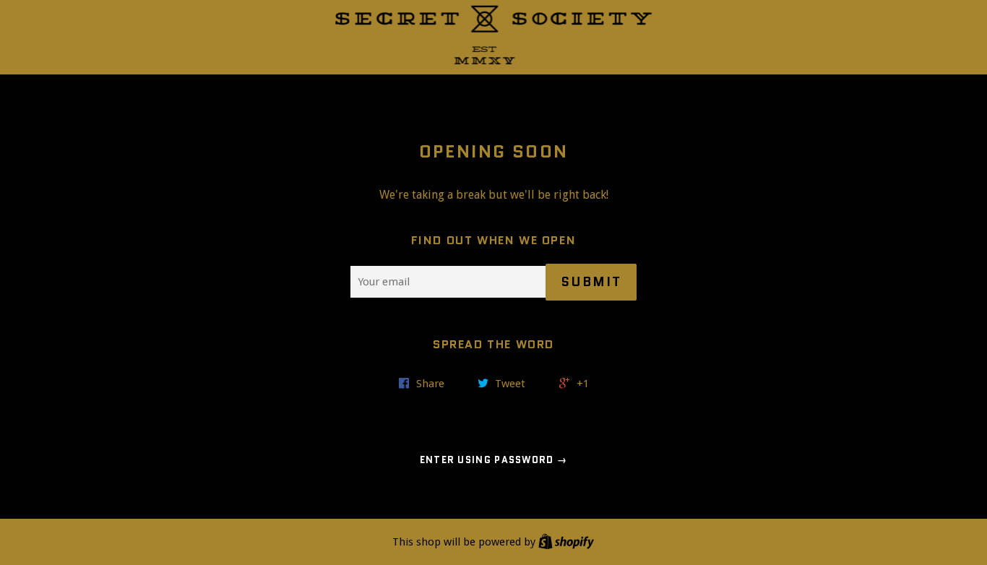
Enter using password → (494, 460)
